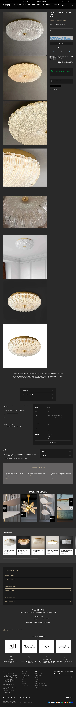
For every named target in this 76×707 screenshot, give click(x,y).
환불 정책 (4, 702)
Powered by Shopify (12, 701)
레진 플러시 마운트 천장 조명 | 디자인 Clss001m (23, 551)
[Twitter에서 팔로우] (6, 697)
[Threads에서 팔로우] (12, 697)
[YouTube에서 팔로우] (17, 697)
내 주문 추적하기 (25, 675)
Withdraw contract (38, 689)
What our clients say (38, 467)
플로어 (33, 4)
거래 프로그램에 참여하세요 (55, 74)
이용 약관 (37, 679)
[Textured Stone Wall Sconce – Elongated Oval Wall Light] (65, 508)
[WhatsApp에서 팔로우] (29, 697)
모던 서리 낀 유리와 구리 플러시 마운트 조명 (66, 551)
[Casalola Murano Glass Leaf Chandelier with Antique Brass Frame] (29, 508)
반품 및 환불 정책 (38, 675)
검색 (23, 679)
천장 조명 (19, 4)
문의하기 (52, 81)
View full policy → (5, 630)
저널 (18, 6)
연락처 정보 (25, 702)
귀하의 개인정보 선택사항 (40, 683)
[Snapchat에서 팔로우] (26, 697)
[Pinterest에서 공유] (56, 89)
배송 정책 (37, 677)
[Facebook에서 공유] (53, 89)
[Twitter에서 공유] (55, 89)
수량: (50, 30)
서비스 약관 (16, 702)
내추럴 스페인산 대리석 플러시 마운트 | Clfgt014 (38, 551)
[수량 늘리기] (55, 33)
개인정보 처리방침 (38, 673)
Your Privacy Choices (26, 685)
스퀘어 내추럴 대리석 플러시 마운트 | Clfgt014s (9, 551)
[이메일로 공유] (58, 89)
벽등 (29, 4)
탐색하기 (38, 4)
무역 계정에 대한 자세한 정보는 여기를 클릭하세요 (37, 1)
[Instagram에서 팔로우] (9, 697)
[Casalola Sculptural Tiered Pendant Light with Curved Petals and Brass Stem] (47, 508)
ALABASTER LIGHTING (55, 4)
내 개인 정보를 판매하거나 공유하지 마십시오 (41, 686)
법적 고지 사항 (30, 702)
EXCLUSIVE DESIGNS (46, 4)
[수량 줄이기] (51, 33)
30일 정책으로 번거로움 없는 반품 (16, 1)
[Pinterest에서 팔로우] (15, 697)
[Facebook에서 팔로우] (3, 697)
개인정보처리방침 (10, 702)
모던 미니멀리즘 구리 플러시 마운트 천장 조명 (52, 551)
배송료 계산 (59, 18)
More (57, 65)
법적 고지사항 (37, 681)
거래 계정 (24, 683)
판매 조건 (24, 681)
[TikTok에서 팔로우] (20, 697)
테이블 (24, 4)
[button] (61, 47)
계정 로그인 (24, 677)
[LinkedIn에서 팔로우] (23, 697)
